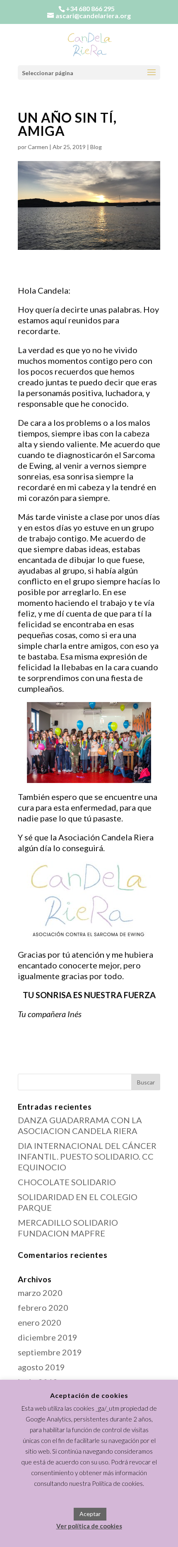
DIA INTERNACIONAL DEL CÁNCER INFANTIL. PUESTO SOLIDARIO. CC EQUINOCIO (87, 1156)
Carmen (38, 146)
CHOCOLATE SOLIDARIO (67, 1182)
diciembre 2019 (47, 1337)
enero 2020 (39, 1322)
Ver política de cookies (89, 1526)
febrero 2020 (43, 1307)
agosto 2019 (41, 1367)
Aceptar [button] (90, 1513)
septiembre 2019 (50, 1352)
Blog (96, 146)
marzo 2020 (40, 1293)
